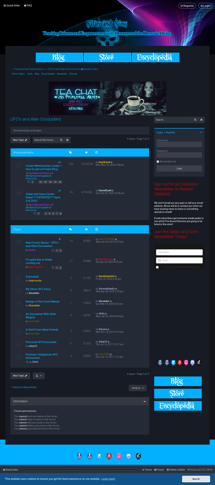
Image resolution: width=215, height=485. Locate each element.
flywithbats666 (106, 276)
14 (50, 182)
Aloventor (34, 293)
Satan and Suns (40, 173)
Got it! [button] (196, 479)
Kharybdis (34, 305)
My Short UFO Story (38, 289)
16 (60, 182)
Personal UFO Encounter (41, 342)
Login (160, 132)
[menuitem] (28, 5)
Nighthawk (104, 162)
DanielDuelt (105, 190)
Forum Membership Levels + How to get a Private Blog (44, 167)
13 (45, 182)
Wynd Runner (36, 267)
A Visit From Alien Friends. (42, 329)
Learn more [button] (108, 478)
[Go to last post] (112, 162)
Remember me (168, 161)
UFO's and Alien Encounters (35, 119)
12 (40, 182)
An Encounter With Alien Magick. (41, 315)
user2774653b (107, 239)
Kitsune (103, 329)
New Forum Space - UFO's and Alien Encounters (42, 244)
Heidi (35, 362)
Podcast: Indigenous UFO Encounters (42, 356)
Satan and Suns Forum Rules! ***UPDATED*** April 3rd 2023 (43, 197)
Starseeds (32, 276)
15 (55, 182)
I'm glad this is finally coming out (39, 261)
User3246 (34, 321)
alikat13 (33, 346)
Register (170, 132)
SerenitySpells (107, 288)
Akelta (32, 250)
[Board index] (107, 27)
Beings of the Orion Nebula (42, 301)
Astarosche (35, 280)
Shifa (101, 313)
